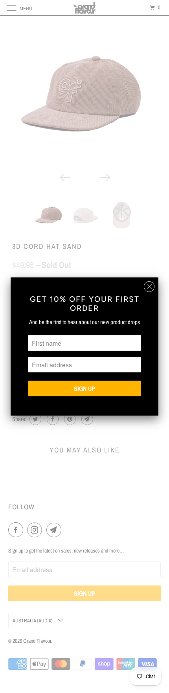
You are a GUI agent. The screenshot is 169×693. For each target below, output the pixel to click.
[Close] (149, 286)
